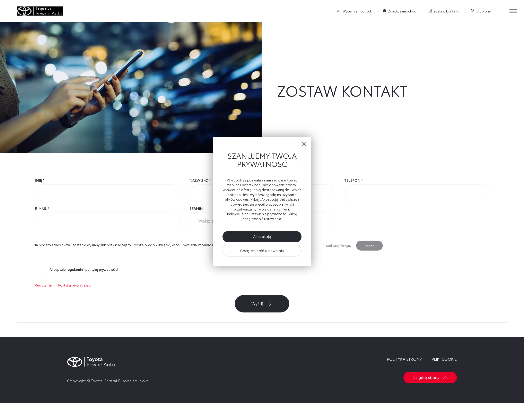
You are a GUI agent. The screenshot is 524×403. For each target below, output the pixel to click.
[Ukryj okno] (304, 144)
